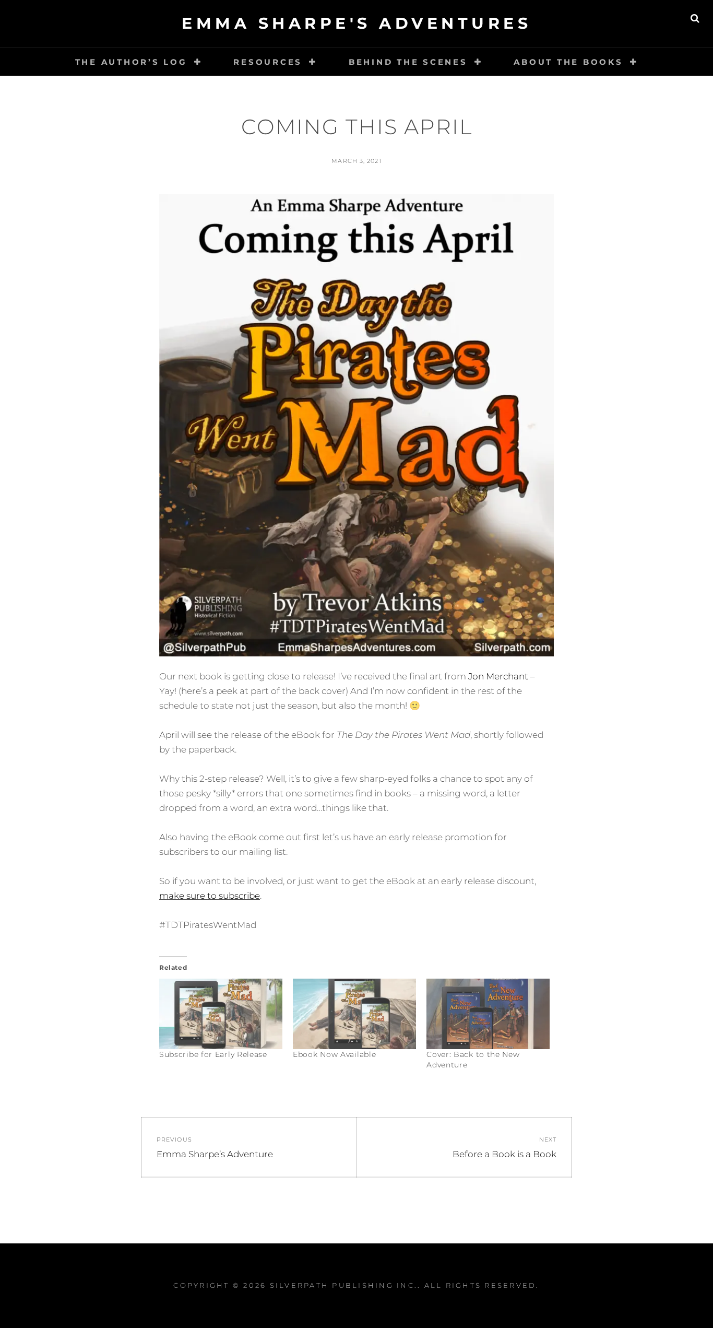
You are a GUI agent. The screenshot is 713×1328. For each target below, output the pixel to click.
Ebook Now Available (334, 1054)
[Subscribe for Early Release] (220, 1014)
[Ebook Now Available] (354, 1014)
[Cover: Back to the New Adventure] (488, 1014)
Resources (267, 62)
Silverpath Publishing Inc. (344, 1285)
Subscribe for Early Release (213, 1054)
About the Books (568, 62)
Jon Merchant (498, 676)
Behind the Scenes (408, 62)
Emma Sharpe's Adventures (356, 23)
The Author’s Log (131, 62)
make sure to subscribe (209, 895)
